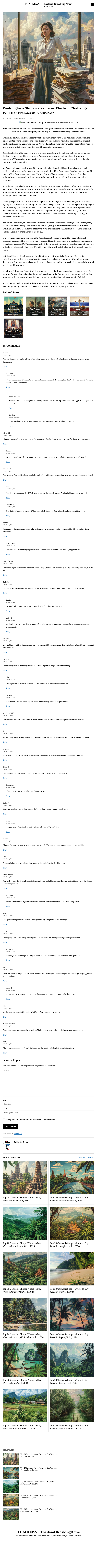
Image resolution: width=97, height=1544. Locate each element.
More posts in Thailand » (86, 1157)
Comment (6, 1071)
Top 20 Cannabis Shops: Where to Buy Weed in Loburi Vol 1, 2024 (22, 1199)
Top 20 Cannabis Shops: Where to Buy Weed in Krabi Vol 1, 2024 (22, 1381)
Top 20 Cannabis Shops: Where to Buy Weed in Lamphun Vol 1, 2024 (69, 1245)
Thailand (18, 1133)
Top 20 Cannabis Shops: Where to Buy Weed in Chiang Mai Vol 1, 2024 (22, 1290)
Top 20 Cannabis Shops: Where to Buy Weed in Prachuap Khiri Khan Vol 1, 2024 (23, 1336)
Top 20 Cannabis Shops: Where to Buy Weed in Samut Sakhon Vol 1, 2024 (69, 1427)
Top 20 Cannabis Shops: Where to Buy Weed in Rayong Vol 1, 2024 (69, 1336)
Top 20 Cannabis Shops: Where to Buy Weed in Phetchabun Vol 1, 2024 (22, 1245)
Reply (5, 366)
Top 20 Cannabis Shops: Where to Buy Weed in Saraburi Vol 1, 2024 (69, 1381)
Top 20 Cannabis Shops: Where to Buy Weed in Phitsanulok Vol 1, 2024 (69, 1199)
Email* (5, 1109)
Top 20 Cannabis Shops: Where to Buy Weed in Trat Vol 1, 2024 (69, 1290)
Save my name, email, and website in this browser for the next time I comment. (31, 1120)
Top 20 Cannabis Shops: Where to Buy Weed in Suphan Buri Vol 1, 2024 (22, 1427)
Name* (5, 1100)
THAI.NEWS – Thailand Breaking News (48, 4)
